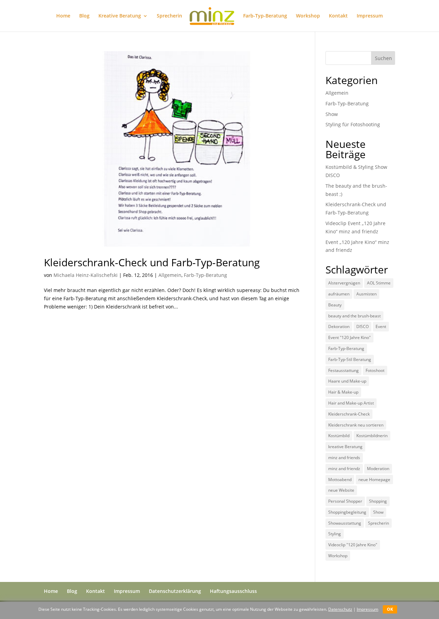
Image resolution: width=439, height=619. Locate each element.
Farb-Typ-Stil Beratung (349, 359)
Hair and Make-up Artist (351, 403)
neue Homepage (374, 479)
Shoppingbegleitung (347, 512)
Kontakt (338, 16)
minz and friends (344, 457)
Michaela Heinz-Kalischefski (86, 275)
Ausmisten (366, 294)
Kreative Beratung (119, 16)
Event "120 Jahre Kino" (349, 337)
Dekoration (338, 326)
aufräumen (338, 294)
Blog (84, 16)
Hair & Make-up (343, 392)
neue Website (341, 490)
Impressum (370, 16)
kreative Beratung (345, 446)
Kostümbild (338, 436)
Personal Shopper (345, 501)
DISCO (362, 326)
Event (381, 326)
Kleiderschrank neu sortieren (355, 425)
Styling (334, 534)
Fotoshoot (375, 370)
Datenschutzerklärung (175, 591)
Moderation (378, 468)
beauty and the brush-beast (354, 316)
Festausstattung (343, 370)
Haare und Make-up (347, 381)
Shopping (378, 501)
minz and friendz (344, 468)
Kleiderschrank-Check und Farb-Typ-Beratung (152, 262)
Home (63, 16)
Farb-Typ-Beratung (265, 16)
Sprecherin (169, 16)
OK (390, 609)
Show (331, 114)
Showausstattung (344, 523)
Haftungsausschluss (233, 591)
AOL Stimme (379, 283)
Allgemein (169, 275)
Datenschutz (340, 609)
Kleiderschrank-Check (349, 414)
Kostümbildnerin (372, 436)
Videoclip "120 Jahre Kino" (352, 545)
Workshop (308, 16)
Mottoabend (340, 479)
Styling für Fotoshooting (352, 124)
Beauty (335, 305)
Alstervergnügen (344, 283)
